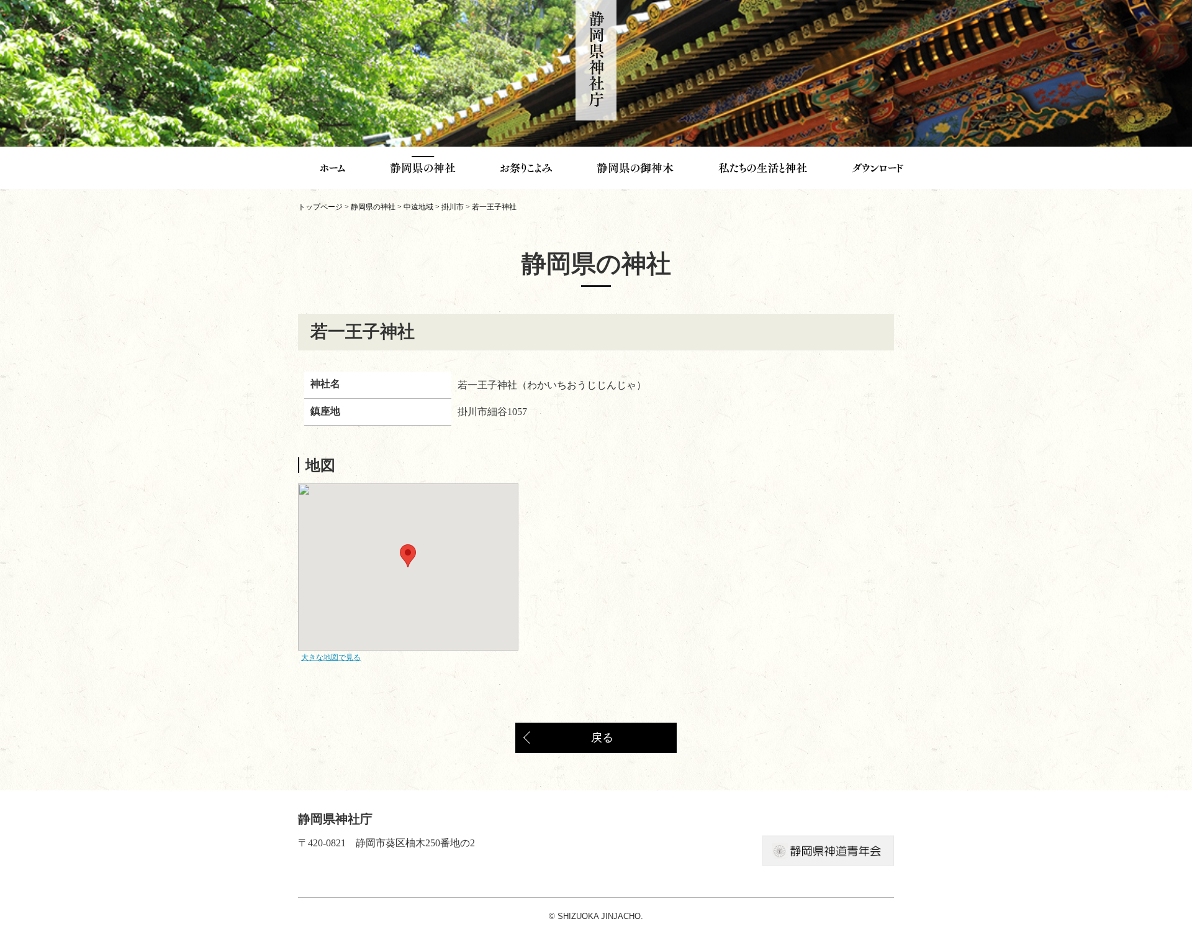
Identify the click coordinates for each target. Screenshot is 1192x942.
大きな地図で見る (331, 657)
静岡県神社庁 (596, 60)
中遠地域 (418, 207)
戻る (602, 737)
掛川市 (452, 207)
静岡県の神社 (373, 207)
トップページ (320, 207)
